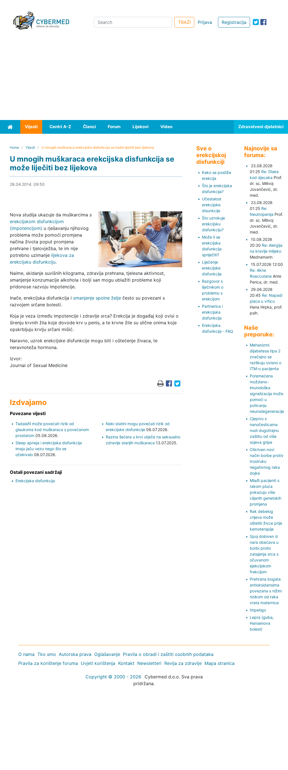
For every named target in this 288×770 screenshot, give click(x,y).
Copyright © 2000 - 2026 (113, 677)
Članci (89, 126)
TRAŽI (184, 22)
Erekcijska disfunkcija (35, 480)
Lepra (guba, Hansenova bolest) (262, 623)
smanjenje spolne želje (97, 298)
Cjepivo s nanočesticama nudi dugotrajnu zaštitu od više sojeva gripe (264, 430)
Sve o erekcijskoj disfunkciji (211, 155)
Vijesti (31, 126)
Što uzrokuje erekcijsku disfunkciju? (213, 224)
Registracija (234, 22)
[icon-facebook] (263, 22)
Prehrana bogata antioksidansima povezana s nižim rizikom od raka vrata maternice (266, 591)
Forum (114, 126)
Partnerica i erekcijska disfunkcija (212, 312)
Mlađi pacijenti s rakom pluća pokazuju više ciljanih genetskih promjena (265, 492)
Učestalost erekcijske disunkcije (211, 204)
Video (166, 126)
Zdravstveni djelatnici (261, 126)
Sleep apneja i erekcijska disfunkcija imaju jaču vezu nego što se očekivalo (48, 448)
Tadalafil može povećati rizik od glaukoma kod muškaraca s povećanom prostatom (52, 429)
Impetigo (258, 610)
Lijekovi (140, 126)
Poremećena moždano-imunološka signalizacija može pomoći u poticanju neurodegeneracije (267, 393)
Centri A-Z (60, 126)
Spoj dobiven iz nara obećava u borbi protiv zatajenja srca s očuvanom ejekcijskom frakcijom (264, 554)
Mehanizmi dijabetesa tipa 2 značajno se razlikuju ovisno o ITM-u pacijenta (265, 357)
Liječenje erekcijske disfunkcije (212, 268)
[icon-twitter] (255, 22)
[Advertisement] (144, 77)
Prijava (205, 22)
